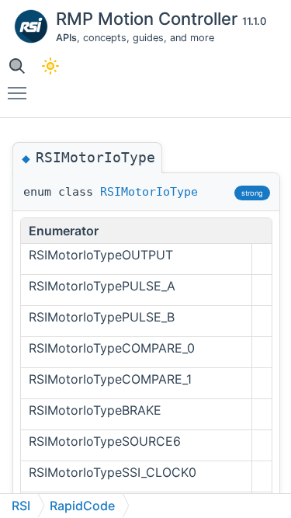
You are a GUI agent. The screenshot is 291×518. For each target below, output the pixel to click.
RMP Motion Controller (149, 19)
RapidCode (82, 505)
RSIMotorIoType (149, 192)
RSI (21, 505)
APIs (66, 37)
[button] (16, 65)
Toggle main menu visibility (20, 92)
